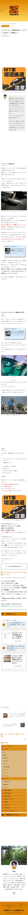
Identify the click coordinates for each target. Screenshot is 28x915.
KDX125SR (5, 758)
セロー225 (5, 760)
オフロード (5, 763)
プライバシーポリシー (10, 811)
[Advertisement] (14, 51)
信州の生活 (7, 796)
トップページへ (8, 746)
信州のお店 (7, 793)
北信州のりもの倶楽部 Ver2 (14, 910)
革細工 (6, 802)
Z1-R (4, 752)
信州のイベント (8, 799)
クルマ (6, 778)
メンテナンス (6, 775)
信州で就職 (7, 790)
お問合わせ (7, 808)
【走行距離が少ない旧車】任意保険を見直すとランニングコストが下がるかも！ (16, 648)
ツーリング (5, 770)
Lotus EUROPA (5, 707)
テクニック (5, 772)
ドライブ (5, 787)
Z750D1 (4, 755)
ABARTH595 (5, 784)
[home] (14, 893)
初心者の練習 (7, 766)
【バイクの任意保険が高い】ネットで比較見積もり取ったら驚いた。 (16, 624)
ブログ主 (6, 805)
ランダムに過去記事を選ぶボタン (14, 566)
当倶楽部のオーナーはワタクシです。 (12, 606)
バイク (6, 749)
